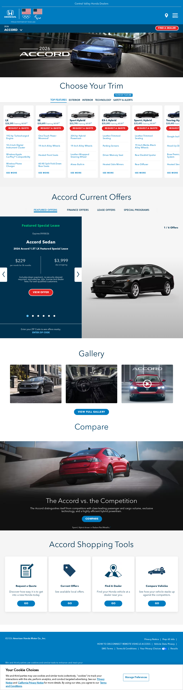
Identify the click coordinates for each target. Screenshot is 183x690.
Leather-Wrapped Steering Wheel (80, 155)
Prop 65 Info (168, 639)
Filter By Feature (123, 95)
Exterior (74, 100)
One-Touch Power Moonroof (47, 137)
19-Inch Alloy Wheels (49, 146)
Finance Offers (78, 210)
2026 (6, 26)
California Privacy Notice (31, 683)
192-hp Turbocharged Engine (17, 137)
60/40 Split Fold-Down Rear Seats (50, 165)
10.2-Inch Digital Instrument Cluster (15, 146)
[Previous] (3, 275)
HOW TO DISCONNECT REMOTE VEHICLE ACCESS (124, 644)
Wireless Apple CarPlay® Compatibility (18, 155)
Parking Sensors (111, 146)
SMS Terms (108, 649)
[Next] (78, 275)
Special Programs (136, 210)
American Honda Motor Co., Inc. (29, 639)
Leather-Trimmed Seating (112, 137)
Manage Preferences (136, 677)
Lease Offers (106, 210)
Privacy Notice (151, 639)
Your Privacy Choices (151, 649)
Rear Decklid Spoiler (145, 155)
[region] (91, 677)
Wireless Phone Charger (14, 165)
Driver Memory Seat (113, 155)
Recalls (174, 649)
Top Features (58, 100)
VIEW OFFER (41, 292)
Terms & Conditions (127, 649)
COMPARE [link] (91, 519)
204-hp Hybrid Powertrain (78, 137)
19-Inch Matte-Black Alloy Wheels (145, 146)
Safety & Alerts (123, 100)
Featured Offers (45, 210)
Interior (87, 100)
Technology (103, 100)
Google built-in (175, 137)
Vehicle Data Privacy (164, 644)
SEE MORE (11, 173)
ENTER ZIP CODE (41, 333)
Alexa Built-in (78, 164)
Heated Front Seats (48, 155)
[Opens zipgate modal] (166, 15)
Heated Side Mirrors (113, 164)
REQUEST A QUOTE (18, 128)
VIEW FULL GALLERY (91, 412)
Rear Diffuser (141, 164)
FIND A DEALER (167, 28)
